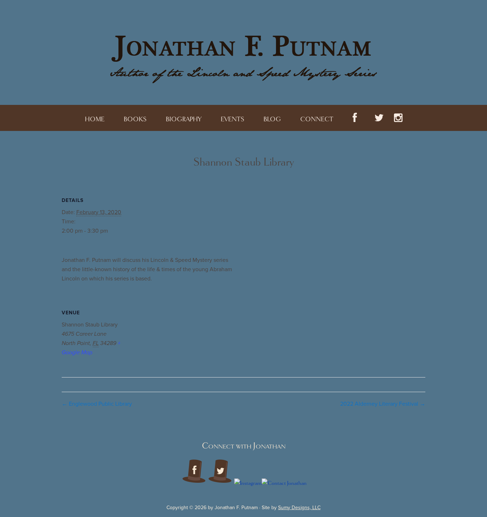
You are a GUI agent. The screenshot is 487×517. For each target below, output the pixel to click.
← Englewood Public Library (97, 403)
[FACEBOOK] (355, 118)
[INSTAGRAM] (398, 118)
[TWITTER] (375, 118)
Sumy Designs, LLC (299, 508)
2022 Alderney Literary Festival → (382, 403)
